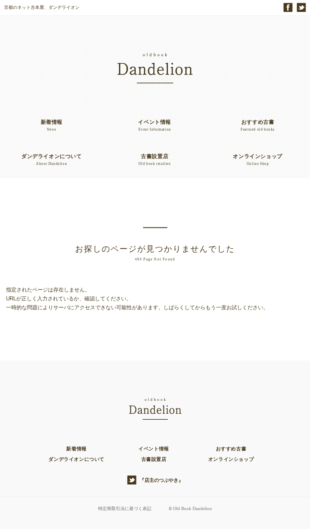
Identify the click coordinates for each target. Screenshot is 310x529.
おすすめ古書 (231, 449)
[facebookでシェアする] (288, 7)
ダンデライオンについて (76, 459)
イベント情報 (153, 449)
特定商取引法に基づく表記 (124, 508)
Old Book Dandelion (192, 508)
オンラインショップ (231, 459)
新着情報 (76, 449)
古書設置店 (154, 459)
